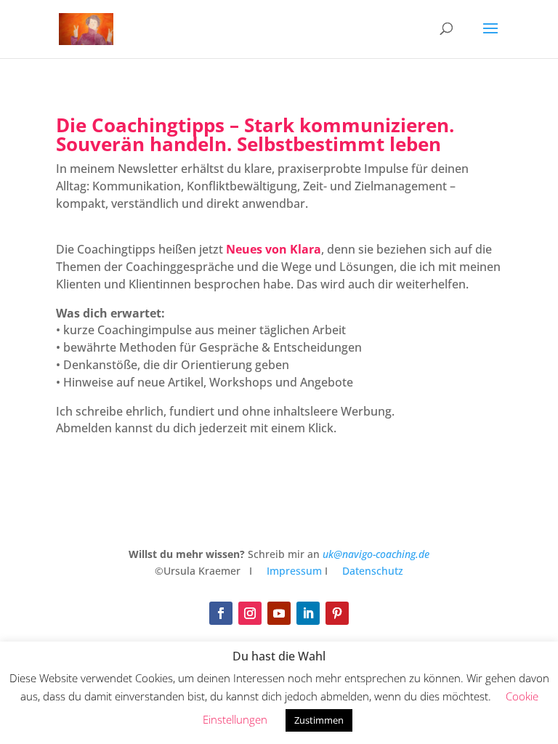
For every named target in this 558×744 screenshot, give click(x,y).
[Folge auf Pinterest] (337, 613)
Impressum (293, 571)
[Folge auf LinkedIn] (308, 613)
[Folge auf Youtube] (279, 613)
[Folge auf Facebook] (220, 613)
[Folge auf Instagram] (250, 613)
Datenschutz (372, 571)
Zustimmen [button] (319, 720)
